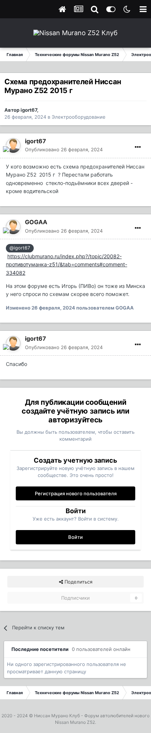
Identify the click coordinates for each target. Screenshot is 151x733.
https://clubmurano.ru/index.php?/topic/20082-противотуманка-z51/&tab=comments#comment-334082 (66, 264)
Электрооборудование (79, 117)
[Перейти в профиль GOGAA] (13, 226)
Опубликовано (64, 149)
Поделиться (77, 582)
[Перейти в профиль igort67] (13, 145)
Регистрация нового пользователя (76, 493)
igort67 (29, 110)
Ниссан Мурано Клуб (57, 715)
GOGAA (36, 222)
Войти (75, 537)
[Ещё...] (137, 147)
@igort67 (20, 248)
